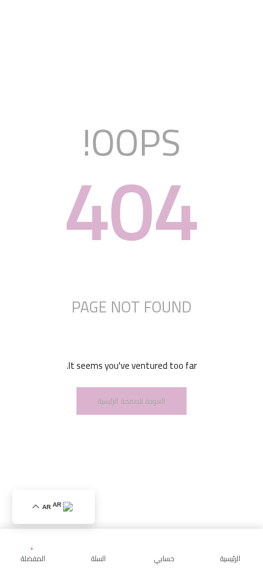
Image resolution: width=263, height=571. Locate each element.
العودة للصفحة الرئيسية (131, 401)
